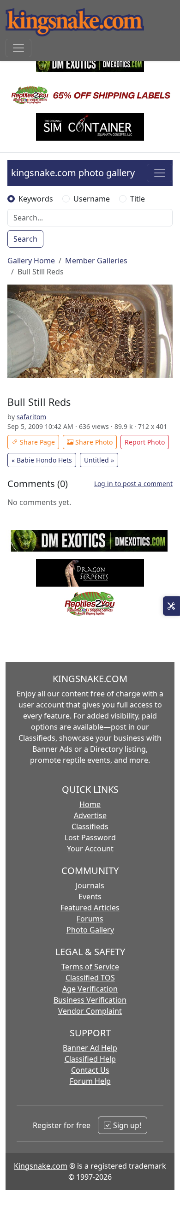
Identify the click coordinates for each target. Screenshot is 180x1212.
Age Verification (90, 989)
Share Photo (93, 442)
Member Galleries (96, 260)
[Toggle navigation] (18, 48)
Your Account (90, 849)
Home (90, 804)
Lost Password (90, 837)
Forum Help (90, 1081)
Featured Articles (90, 908)
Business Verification (90, 1000)
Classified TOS (90, 978)
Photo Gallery (90, 930)
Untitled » (99, 460)
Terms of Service (90, 967)
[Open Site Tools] (171, 606)
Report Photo (145, 442)
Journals (90, 885)
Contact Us (90, 1070)
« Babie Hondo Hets (42, 460)
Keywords (35, 199)
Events (90, 896)
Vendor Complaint (90, 1011)
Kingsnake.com (40, 1166)
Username (91, 199)
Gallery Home (31, 260)
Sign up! (126, 1125)
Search (25, 239)
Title (137, 199)
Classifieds (90, 826)
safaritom (31, 416)
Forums (90, 919)
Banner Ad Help (90, 1048)
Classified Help (90, 1059)
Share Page (36, 442)
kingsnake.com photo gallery (73, 172)
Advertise (90, 815)
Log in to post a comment (133, 483)
